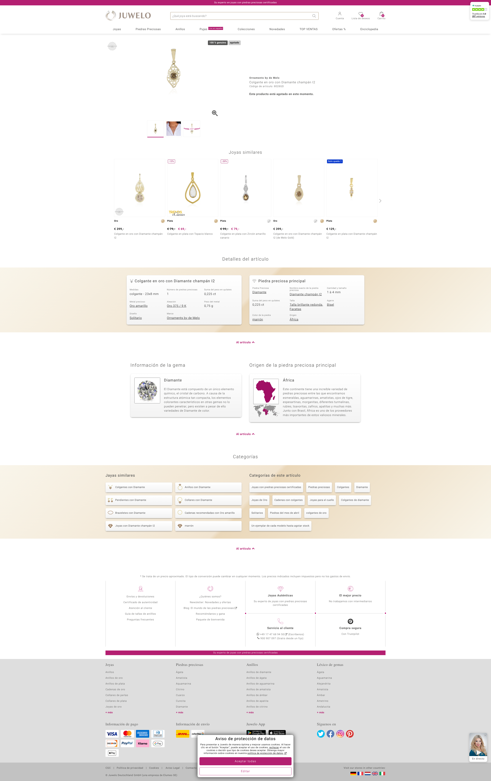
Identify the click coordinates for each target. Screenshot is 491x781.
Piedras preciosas (319, 487)
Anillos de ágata (256, 678)
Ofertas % (339, 29)
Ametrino (323, 701)
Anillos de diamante (258, 672)
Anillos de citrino (257, 707)
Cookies (154, 768)
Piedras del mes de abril (284, 513)
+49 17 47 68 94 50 (272, 634)
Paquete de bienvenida (210, 620)
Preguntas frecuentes (140, 620)
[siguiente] (380, 201)
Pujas (211, 29)
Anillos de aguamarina (260, 684)
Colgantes (343, 487)
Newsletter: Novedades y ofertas (210, 602)
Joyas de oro (113, 707)
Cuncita (181, 701)
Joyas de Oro (259, 500)
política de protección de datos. (265, 753)
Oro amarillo (139, 306)
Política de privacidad (130, 768)
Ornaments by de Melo (183, 318)
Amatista (181, 678)
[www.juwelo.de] (353, 773)
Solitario (136, 318)
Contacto (191, 768)
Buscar (314, 16)
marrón (257, 319)
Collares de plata (116, 701)
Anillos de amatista (258, 689)
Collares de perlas (116, 695)
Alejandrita (324, 684)
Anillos (180, 29)
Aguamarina (324, 678)
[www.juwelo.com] (375, 773)
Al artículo (243, 342)
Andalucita (323, 707)
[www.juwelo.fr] (360, 773)
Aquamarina (183, 684)
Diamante (259, 292)
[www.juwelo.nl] (368, 773)
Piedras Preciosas (148, 29)
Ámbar (321, 695)
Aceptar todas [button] (245, 761)
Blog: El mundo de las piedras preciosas (209, 608)
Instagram (340, 734)
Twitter (321, 734)
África (294, 319)
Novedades (277, 29)
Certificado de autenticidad (140, 602)
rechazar (274, 747)
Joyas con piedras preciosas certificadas (276, 487)
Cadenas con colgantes (288, 500)
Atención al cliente (140, 608)
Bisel (330, 304)
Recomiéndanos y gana (210, 614)
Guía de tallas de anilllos (140, 614)
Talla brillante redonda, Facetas (306, 306)
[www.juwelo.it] (382, 773)
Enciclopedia (369, 29)
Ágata (179, 672)
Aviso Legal (172, 768)
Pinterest (350, 734)
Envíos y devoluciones (140, 597)
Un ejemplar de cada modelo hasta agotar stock (280, 526)
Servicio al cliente (280, 628)
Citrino (180, 689)
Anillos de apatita (257, 701)
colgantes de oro (316, 513)
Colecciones (246, 29)
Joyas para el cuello (322, 500)
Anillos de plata (115, 684)
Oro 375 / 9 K (176, 306)
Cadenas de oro (115, 689)
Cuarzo (180, 695)
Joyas (117, 29)
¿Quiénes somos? (210, 597)
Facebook (330, 734)
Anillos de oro (114, 678)
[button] (340, 16)
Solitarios (257, 513)
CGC (108, 768)
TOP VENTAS (309, 29)
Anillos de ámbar (257, 695)
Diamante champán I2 (306, 294)
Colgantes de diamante (355, 500)
